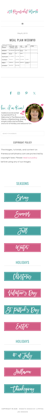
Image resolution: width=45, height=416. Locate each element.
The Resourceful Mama (22, 11)
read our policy (30, 158)
